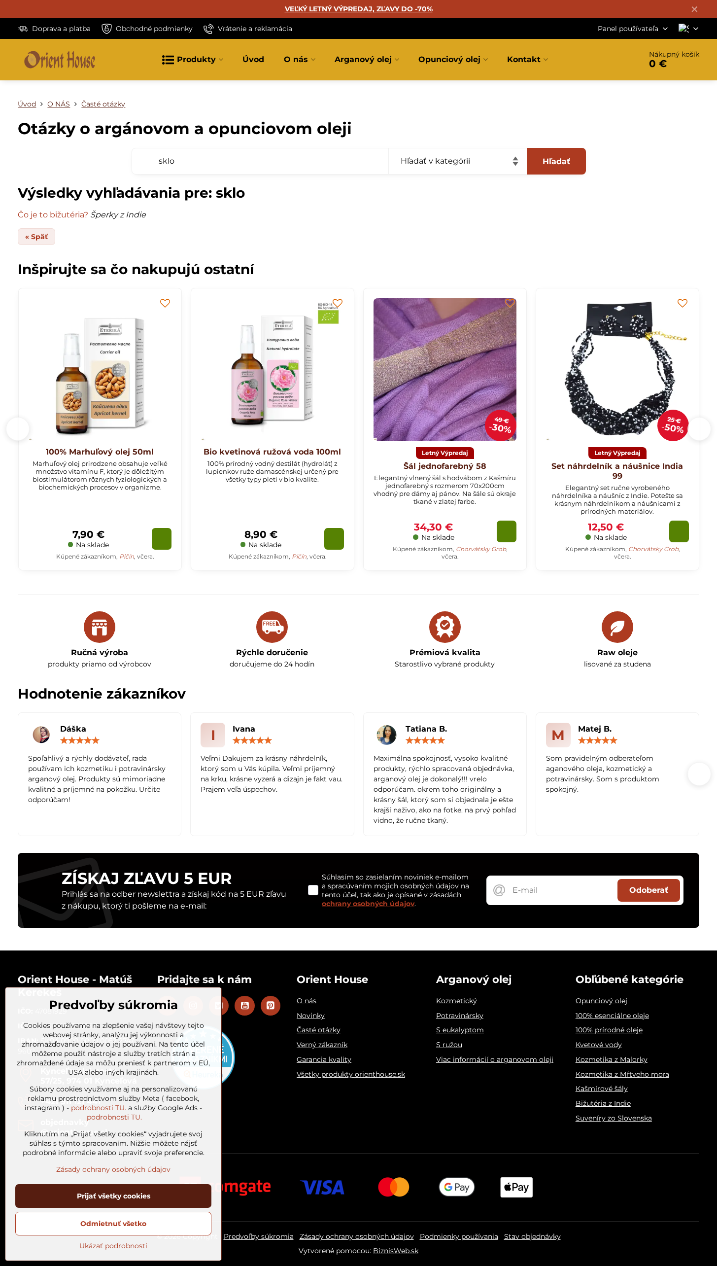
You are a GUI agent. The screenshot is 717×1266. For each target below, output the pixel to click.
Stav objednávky (532, 1236)
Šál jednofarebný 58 (445, 466)
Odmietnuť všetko (113, 1223)
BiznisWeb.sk (395, 1250)
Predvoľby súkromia (259, 1236)
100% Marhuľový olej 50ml (100, 452)
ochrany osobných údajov (368, 903)
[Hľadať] (606, 59)
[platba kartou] (359, 1186)
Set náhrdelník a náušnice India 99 (617, 471)
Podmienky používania (459, 1236)
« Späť (36, 236)
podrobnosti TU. (98, 1107)
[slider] (80, 740)
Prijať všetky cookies (113, 1196)
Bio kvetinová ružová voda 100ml (272, 452)
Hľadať (556, 161)
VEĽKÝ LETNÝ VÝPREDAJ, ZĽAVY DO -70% (359, 8)
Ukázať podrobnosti (113, 1245)
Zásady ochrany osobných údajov (357, 1236)
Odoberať (648, 890)
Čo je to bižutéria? (53, 214)
